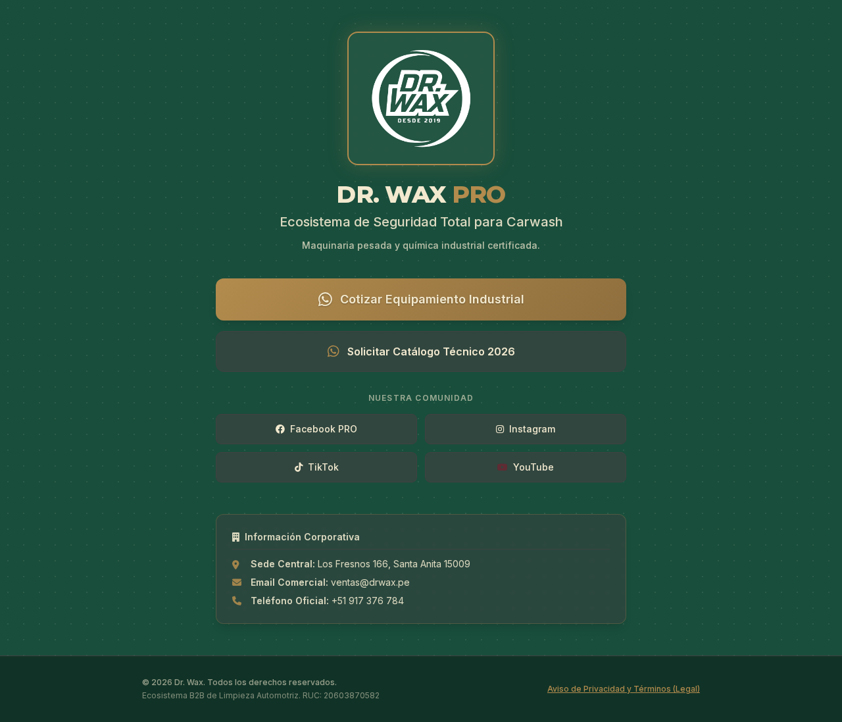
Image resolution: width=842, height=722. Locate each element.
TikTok (323, 467)
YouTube (533, 467)
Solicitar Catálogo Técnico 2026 (431, 351)
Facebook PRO (323, 428)
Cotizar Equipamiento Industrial (432, 299)
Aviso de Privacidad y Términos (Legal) (623, 689)
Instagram (532, 428)
